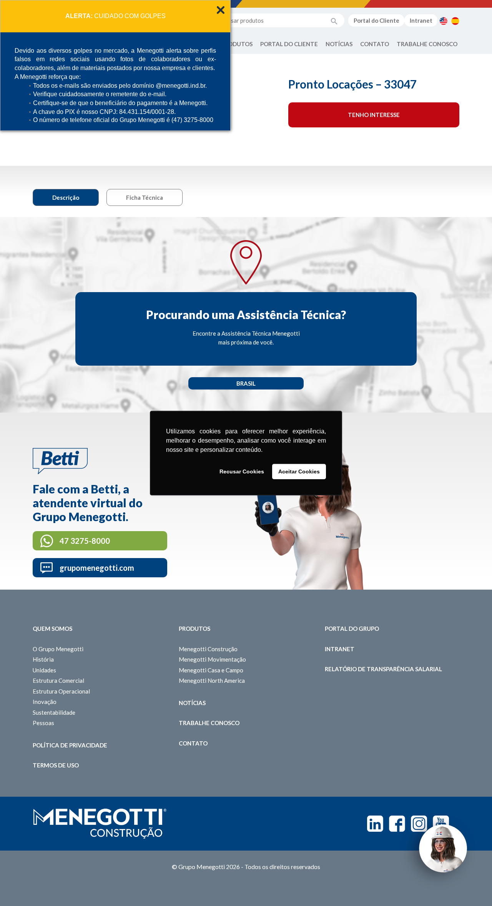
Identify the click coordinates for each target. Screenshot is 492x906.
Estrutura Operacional (61, 691)
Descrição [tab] (65, 197)
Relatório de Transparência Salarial (383, 668)
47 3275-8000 (85, 540)
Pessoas (43, 722)
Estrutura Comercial (58, 680)
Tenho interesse (374, 114)
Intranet (421, 20)
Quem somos (52, 628)
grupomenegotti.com (97, 567)
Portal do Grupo (352, 628)
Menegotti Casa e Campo (211, 670)
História (43, 659)
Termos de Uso (56, 765)
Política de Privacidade (70, 745)
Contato (374, 43)
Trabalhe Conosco (427, 43)
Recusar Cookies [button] (241, 471)
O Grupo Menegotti (58, 648)
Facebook (397, 824)
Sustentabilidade (54, 712)
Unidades (44, 670)
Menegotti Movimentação (212, 659)
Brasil (246, 383)
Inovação (45, 701)
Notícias (339, 43)
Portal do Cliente (376, 20)
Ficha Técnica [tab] (144, 197)
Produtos (237, 43)
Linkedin (375, 824)
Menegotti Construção (208, 648)
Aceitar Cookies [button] (299, 471)
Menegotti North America (212, 680)
